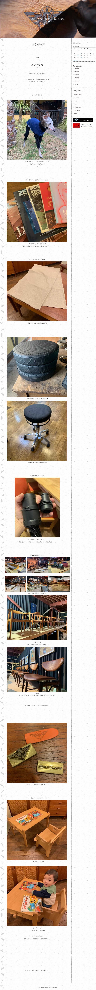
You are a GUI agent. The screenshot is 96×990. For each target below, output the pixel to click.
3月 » (77, 60)
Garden (75, 101)
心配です (77, 81)
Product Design (77, 107)
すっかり (77, 84)
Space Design (77, 110)
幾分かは (77, 71)
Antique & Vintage (78, 94)
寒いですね (37, 65)
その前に (77, 74)
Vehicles (75, 113)
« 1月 (74, 60)
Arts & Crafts (77, 97)
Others (75, 104)
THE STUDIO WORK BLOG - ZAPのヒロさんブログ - (48, 19)
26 (81, 57)
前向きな (77, 68)
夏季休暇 (77, 78)
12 (81, 53)
